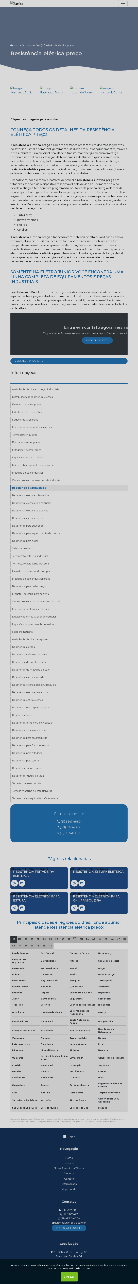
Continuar (69, 1277)
